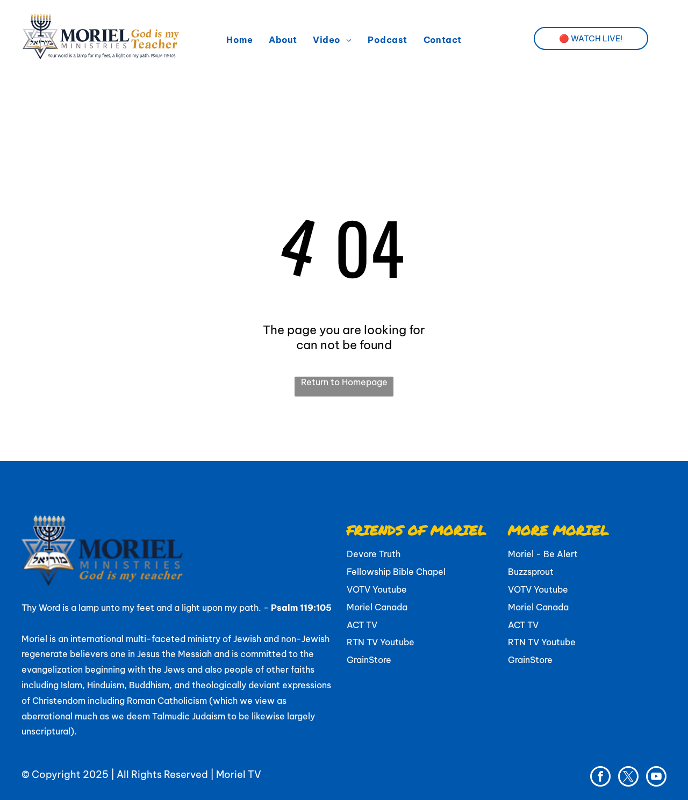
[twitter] (628, 777)
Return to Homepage (344, 382)
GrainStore (369, 659)
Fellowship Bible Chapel (396, 571)
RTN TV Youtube (380, 642)
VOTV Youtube (377, 589)
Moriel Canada (377, 607)
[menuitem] (239, 40)
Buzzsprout (531, 571)
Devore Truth (373, 554)
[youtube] (656, 777)
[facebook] (600, 777)
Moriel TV (238, 774)
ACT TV (362, 624)
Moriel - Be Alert (543, 554)
